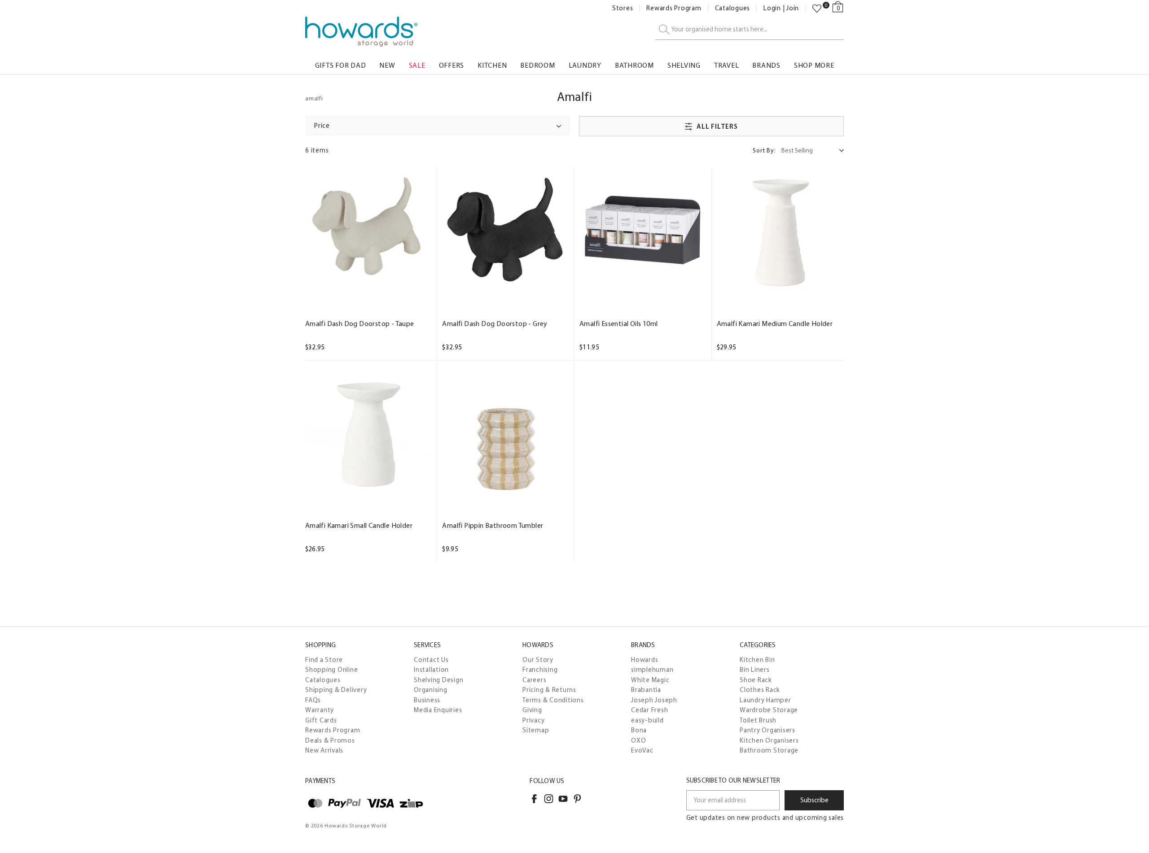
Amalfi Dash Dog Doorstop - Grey (494, 323)
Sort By (764, 150)
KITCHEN (492, 65)
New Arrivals (324, 750)
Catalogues (732, 8)
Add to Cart (368, 286)
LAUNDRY (585, 65)
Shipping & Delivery (336, 690)
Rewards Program (673, 8)
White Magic (650, 680)
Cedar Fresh (649, 710)
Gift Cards (321, 720)
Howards (644, 660)
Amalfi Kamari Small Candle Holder (358, 525)
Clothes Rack (760, 690)
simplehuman (652, 670)
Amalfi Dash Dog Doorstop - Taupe (359, 323)
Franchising (539, 670)
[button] (437, 126)
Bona (639, 730)
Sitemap (535, 730)
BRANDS (766, 65)
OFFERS (452, 65)
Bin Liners (755, 670)
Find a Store (324, 660)
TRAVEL (726, 65)
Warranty (319, 710)
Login (772, 8)
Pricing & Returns (549, 690)
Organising (430, 690)
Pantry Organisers (767, 730)
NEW (387, 65)
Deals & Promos (330, 740)
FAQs (313, 700)
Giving (532, 710)
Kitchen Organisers (769, 740)
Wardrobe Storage (769, 710)
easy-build (647, 720)
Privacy (533, 720)
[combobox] (749, 30)
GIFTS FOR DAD (340, 65)
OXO (638, 740)
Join (792, 8)
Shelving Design (438, 680)
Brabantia (646, 690)
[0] (816, 8)
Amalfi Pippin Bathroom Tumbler (492, 525)
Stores (622, 8)
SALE (417, 65)
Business (427, 700)
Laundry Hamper (765, 700)
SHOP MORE (814, 65)
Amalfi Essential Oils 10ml (618, 323)
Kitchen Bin (757, 660)
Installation (431, 670)
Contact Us (431, 660)
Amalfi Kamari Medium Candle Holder (775, 323)
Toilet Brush (758, 720)
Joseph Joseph (654, 700)
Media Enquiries (438, 710)
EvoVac (642, 750)
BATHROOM (634, 65)
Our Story (537, 660)
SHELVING (684, 65)
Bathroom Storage (769, 750)
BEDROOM (537, 65)
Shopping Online (331, 670)
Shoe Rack (756, 680)
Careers (534, 680)
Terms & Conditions (553, 700)
